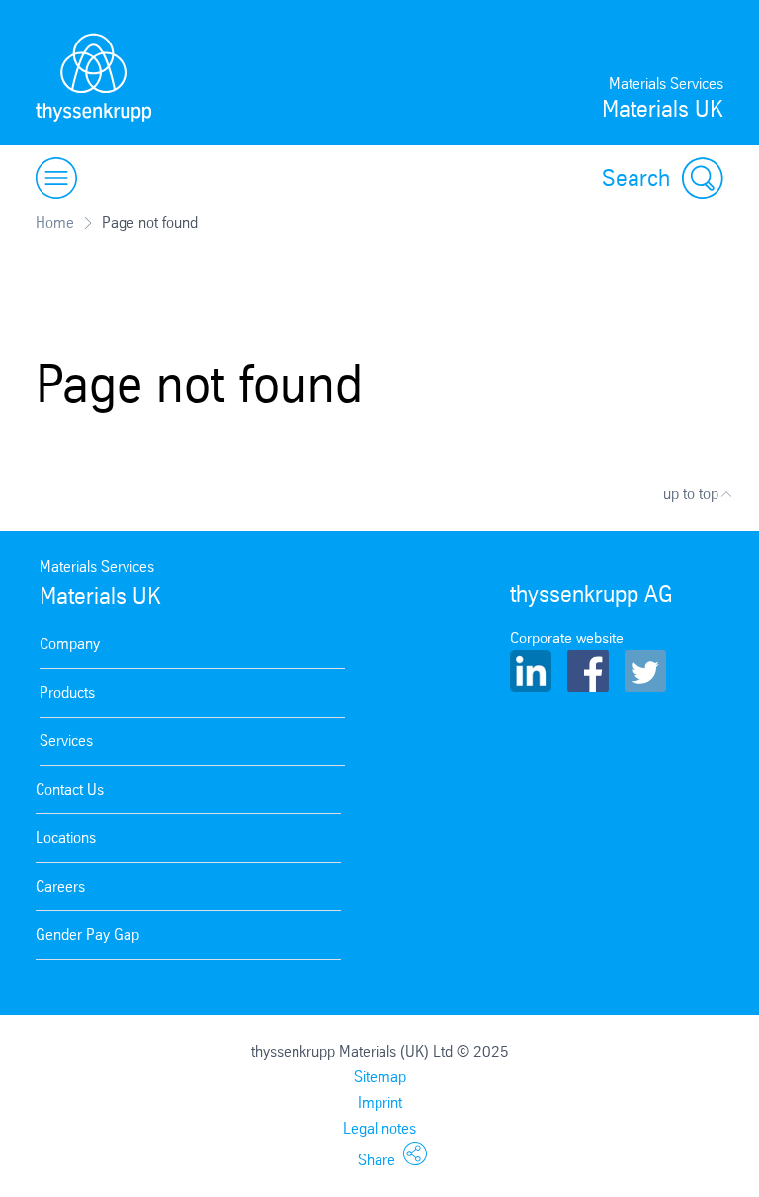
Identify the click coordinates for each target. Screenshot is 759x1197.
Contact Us (70, 789)
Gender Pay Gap (87, 934)
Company (70, 644)
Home (55, 223)
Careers (60, 886)
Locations (66, 837)
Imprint (380, 1102)
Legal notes (379, 1128)
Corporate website (567, 638)
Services (66, 740)
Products (67, 692)
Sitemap (380, 1077)
